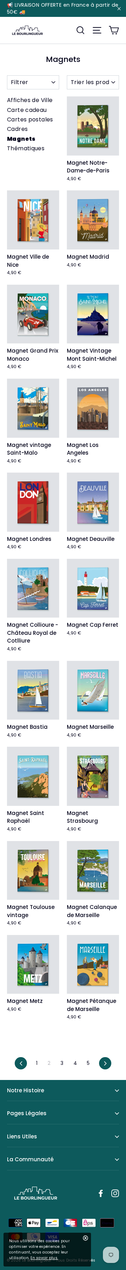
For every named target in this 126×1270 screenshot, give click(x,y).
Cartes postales (30, 119)
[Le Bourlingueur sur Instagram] (115, 1193)
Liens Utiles (22, 1136)
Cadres (17, 129)
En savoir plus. (44, 1257)
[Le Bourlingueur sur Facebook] (101, 1193)
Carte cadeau (27, 110)
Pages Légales (27, 1113)
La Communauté (30, 1159)
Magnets (21, 139)
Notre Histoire (25, 1090)
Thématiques (25, 148)
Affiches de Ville (29, 100)
